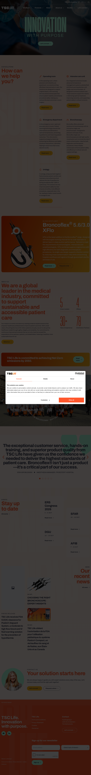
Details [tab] (45, 378)
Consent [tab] (19, 378)
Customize (44, 400)
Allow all (71, 400)
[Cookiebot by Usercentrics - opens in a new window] (76, 373)
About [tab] (72, 378)
